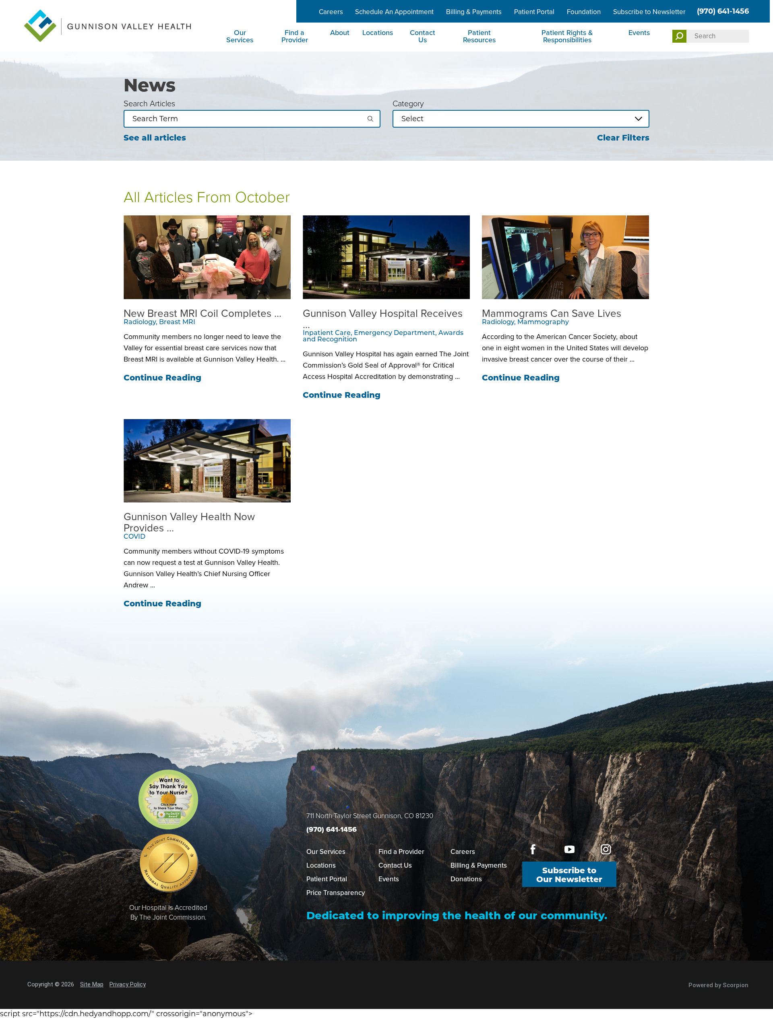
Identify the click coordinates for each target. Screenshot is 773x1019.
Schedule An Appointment (394, 12)
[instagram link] (606, 849)
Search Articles (149, 103)
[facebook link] (533, 849)
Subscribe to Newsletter (649, 12)
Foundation (584, 12)
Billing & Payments (474, 12)
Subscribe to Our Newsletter (569, 875)
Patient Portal (534, 12)
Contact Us (422, 36)
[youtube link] (569, 849)
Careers (331, 12)
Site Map (91, 984)
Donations (466, 879)
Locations (377, 32)
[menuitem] (241, 37)
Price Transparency (335, 893)
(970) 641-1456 (723, 11)
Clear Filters (623, 137)
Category (408, 103)
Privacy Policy (128, 984)
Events (639, 32)
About (339, 32)
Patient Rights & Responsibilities (567, 36)
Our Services (239, 36)
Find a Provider (294, 36)
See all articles (155, 137)
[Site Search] (679, 36)
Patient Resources (479, 36)
